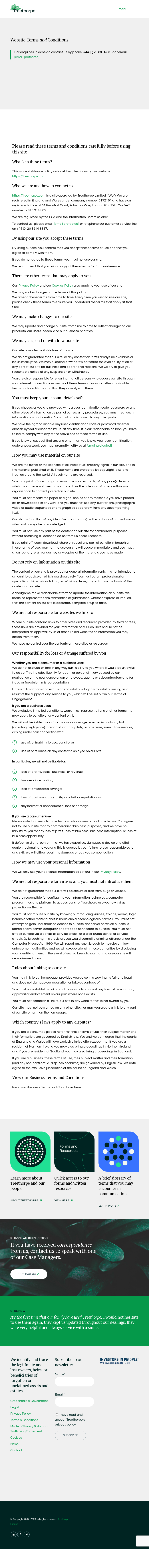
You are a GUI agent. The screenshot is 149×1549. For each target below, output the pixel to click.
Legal (14, 1407)
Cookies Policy (62, 285)
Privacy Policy (29, 285)
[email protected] (26, 57)
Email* (60, 1394)
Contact (16, 1450)
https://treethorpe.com (28, 176)
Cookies (16, 1437)
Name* (60, 1374)
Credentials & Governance (29, 1401)
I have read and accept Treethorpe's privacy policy (70, 1419)
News (14, 1444)
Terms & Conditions (24, 1420)
